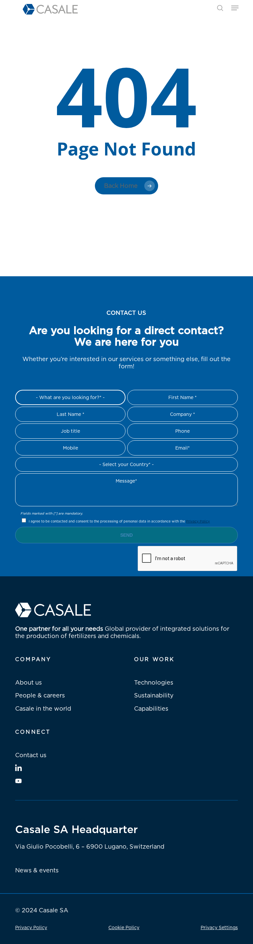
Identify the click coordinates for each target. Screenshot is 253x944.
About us (28, 682)
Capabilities (151, 708)
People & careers (40, 695)
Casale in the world (43, 708)
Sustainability (154, 695)
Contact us (30, 755)
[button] (235, 8)
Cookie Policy (123, 927)
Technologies (153, 682)
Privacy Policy (198, 521)
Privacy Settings (219, 927)
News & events (37, 870)
